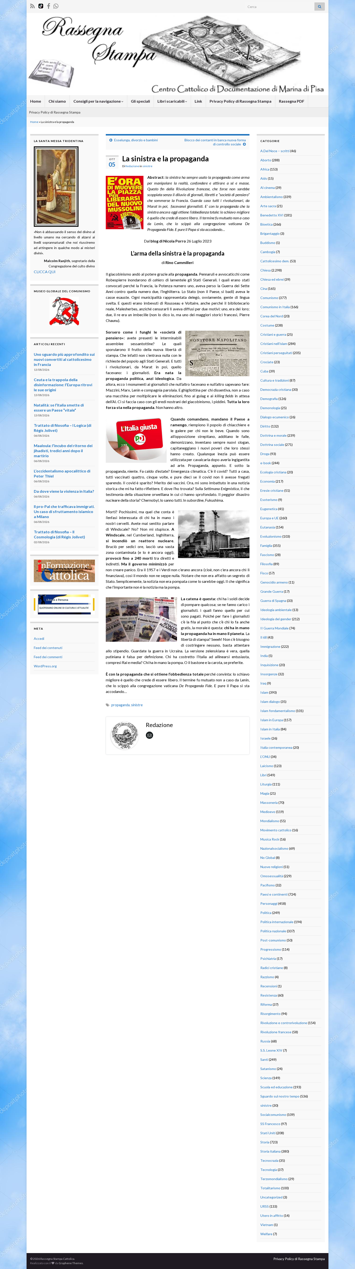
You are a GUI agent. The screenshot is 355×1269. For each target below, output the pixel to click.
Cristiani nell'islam (273, 344)
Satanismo (268, 1069)
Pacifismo (267, 885)
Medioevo (267, 812)
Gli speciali (140, 101)
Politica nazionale (273, 931)
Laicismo (266, 766)
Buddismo (267, 243)
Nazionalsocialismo (274, 848)
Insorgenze (268, 674)
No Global (267, 858)
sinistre (147, 166)
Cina (263, 288)
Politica (265, 913)
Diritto (265, 426)
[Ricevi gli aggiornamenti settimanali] (55, 5)
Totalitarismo (270, 1188)
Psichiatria (268, 958)
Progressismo (270, 949)
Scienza (266, 1078)
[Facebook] (48, 5)
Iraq (263, 683)
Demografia (269, 399)
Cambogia (267, 252)
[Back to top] (344, 1258)
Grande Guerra (271, 591)
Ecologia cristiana (273, 472)
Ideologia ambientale (276, 610)
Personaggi (268, 903)
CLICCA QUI (45, 271)
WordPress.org (45, 666)
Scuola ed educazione (276, 1087)
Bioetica (266, 224)
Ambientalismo (271, 197)
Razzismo (267, 977)
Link (198, 101)
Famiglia (266, 545)
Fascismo (267, 555)
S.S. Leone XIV (271, 1050)
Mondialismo (269, 821)
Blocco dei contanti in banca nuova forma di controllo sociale (215, 142)
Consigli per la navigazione (97, 101)
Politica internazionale (276, 922)
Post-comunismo (273, 940)
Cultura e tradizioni (274, 380)
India (264, 656)
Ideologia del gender (275, 619)
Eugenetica (268, 509)
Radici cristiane (271, 968)
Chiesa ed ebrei (272, 279)
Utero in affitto (271, 1215)
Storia (264, 1142)
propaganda (120, 705)
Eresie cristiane (272, 490)
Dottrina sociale (272, 444)
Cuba (264, 371)
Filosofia (266, 564)
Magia (264, 793)
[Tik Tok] (41, 5)
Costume (267, 325)
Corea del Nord (271, 316)
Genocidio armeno (274, 582)
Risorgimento (270, 1014)
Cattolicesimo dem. (274, 261)
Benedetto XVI (272, 215)
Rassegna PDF (291, 101)
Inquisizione (269, 665)
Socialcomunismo (273, 1114)
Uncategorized (271, 1197)
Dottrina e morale (273, 435)
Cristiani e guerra (273, 334)
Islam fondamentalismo (277, 711)
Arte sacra (268, 206)
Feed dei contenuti (48, 648)
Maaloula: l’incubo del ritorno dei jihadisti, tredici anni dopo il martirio (63, 450)
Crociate (266, 362)
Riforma (266, 1004)
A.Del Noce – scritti (275, 151)
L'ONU (265, 757)
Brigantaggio (270, 233)
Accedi (39, 638)
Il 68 (263, 637)
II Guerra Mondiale (274, 628)
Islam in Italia (270, 729)
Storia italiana (270, 1151)
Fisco (264, 573)
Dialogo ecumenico (274, 417)
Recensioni (268, 986)
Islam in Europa (271, 720)
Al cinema (267, 187)
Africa (264, 169)
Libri (263, 775)
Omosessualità (271, 876)
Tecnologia (268, 1170)
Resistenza (268, 995)
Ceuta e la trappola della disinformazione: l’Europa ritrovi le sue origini (63, 384)
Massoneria (269, 802)
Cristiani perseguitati (276, 353)
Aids (263, 178)
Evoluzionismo (271, 536)
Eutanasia (267, 527)
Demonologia (270, 408)
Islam (264, 692)
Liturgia (266, 784)
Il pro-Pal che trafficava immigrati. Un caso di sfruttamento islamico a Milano (64, 511)
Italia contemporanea (276, 747)
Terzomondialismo (274, 1179)
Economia (267, 481)
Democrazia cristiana (275, 389)
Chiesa (265, 270)
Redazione (132, 166)
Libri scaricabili (171, 101)
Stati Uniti (268, 1133)
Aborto (265, 160)
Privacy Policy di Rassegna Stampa (240, 101)
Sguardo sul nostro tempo (279, 1096)
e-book (265, 463)
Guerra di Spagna (273, 601)
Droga (265, 454)
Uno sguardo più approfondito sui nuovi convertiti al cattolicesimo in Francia (64, 359)
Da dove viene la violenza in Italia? (64, 491)
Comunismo (269, 298)
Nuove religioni (271, 867)
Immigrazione (270, 646)
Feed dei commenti (48, 657)
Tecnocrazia (269, 1160)
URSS (264, 1206)
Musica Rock (269, 839)
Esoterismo (268, 500)
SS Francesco (270, 1124)
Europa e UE (269, 518)
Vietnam (266, 1225)
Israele (265, 738)
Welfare (266, 1234)
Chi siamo (57, 101)
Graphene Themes (71, 1263)
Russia (265, 1041)
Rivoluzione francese (275, 1032)
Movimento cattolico (275, 830)
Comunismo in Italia (275, 307)
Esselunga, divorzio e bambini (136, 140)
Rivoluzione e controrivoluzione (283, 1023)
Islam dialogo (270, 701)
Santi (264, 1059)
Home (35, 101)
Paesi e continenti (274, 894)
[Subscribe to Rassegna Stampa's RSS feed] (32, 5)
